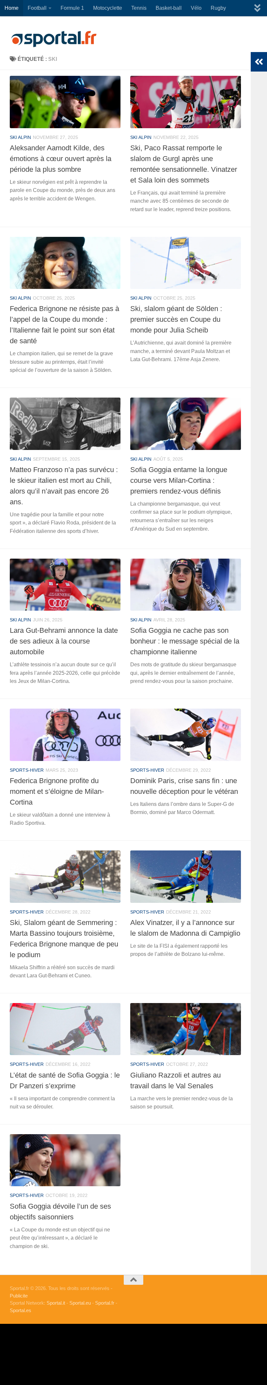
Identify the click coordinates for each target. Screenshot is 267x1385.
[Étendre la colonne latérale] (259, 62)
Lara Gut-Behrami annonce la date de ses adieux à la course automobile (64, 641)
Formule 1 (72, 8)
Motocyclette (107, 8)
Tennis (139, 8)
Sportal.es (20, 1310)
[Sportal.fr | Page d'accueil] (54, 39)
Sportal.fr (104, 1303)
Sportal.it (56, 1303)
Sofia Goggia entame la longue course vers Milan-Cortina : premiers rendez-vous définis (178, 480)
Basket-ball (169, 8)
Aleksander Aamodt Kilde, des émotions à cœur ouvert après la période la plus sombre (60, 158)
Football (37, 8)
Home (12, 8)
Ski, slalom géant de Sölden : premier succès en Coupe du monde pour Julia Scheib (176, 319)
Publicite (19, 1295)
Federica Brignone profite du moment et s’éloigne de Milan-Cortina (57, 791)
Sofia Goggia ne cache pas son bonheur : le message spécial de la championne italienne (184, 641)
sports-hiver (27, 770)
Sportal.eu (80, 1303)
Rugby (218, 8)
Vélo (196, 8)
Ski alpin (20, 137)
